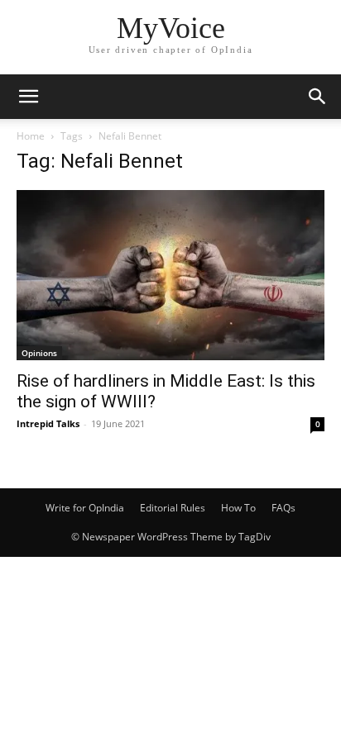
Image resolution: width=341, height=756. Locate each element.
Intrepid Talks (48, 423)
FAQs (283, 508)
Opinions (39, 353)
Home (31, 136)
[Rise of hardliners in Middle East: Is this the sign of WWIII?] (170, 275)
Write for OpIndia (85, 508)
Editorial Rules (172, 508)
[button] (28, 96)
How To (238, 508)
